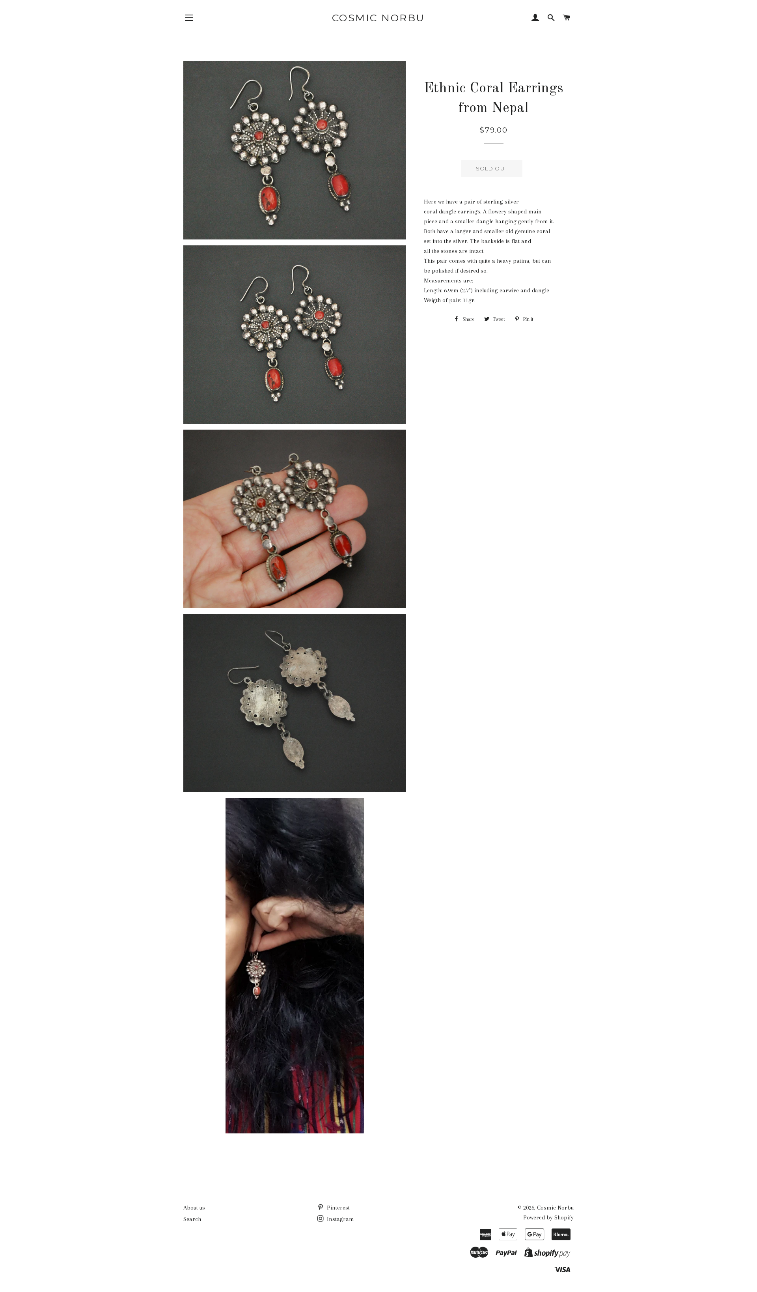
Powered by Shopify (548, 1217)
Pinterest (337, 1207)
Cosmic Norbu (378, 18)
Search (192, 1219)
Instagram (339, 1219)
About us (194, 1207)
